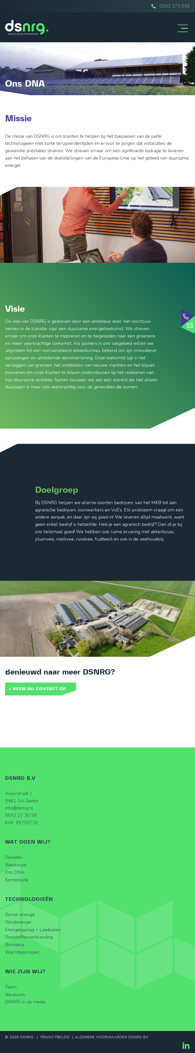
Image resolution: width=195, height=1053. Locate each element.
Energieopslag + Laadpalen (33, 930)
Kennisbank (16, 880)
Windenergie (18, 922)
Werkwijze (16, 865)
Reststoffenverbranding (29, 937)
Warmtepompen (22, 952)
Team (11, 987)
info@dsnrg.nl (19, 808)
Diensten (14, 857)
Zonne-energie (20, 914)
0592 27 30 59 (21, 815)
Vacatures (15, 994)
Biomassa (14, 945)
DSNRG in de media (25, 1002)
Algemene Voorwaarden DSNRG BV (111, 1037)
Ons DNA (14, 872)
